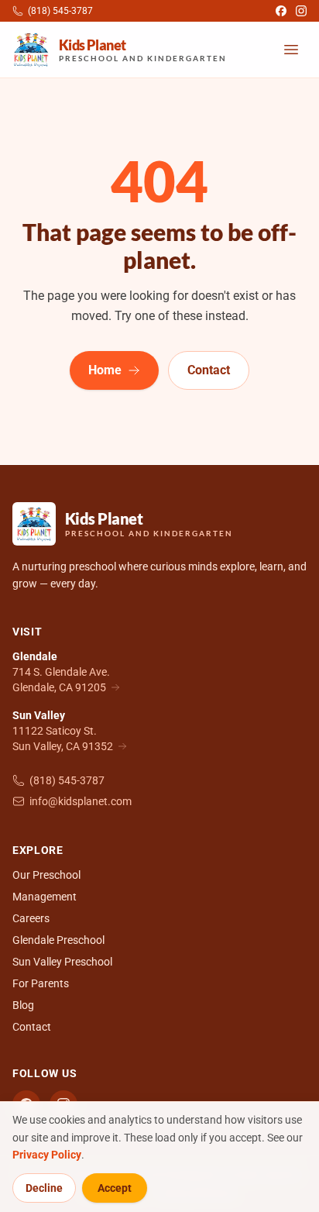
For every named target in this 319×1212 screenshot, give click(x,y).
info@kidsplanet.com (80, 801)
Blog (23, 1005)
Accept (115, 1188)
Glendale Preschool (58, 940)
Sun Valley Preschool (62, 961)
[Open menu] (291, 49)
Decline (44, 1188)
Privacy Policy (46, 1154)
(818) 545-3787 (67, 780)
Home (105, 370)
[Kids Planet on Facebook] (281, 10)
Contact (208, 370)
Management (44, 896)
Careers (31, 918)
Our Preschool (46, 875)
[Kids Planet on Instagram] (301, 10)
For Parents (40, 983)
